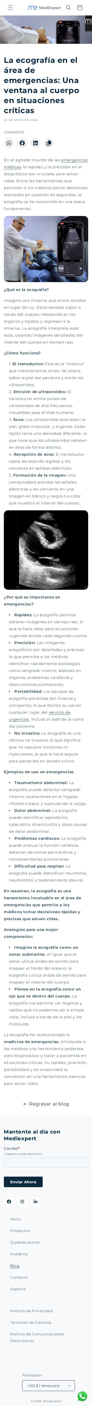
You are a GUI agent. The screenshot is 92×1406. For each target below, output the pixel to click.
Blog (14, 1265)
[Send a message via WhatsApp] (82, 1396)
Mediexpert (52, 1401)
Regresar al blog (49, 1104)
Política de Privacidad (31, 1311)
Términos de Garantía (30, 1322)
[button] (10, 7)
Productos (20, 1230)
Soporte (18, 1289)
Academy (19, 1254)
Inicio (15, 1219)
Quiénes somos (25, 1242)
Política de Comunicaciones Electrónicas (37, 1337)
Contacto (19, 1277)
